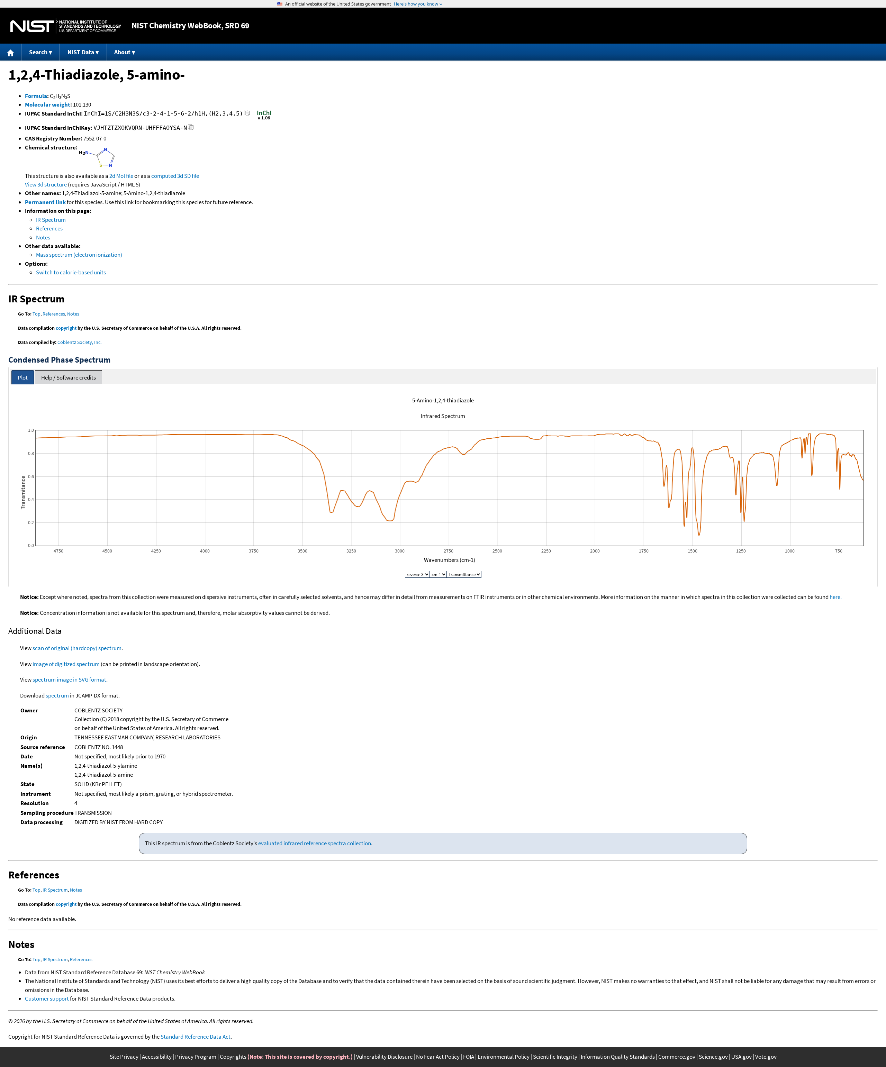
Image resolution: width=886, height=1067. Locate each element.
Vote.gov (766, 1056)
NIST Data (80, 52)
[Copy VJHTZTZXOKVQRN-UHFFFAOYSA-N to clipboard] (191, 129)
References (49, 228)
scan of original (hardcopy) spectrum (77, 648)
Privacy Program (195, 1056)
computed (163, 176)
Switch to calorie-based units (71, 272)
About (122, 52)
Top (36, 314)
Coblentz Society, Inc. (79, 342)
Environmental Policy (504, 1056)
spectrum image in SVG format (69, 679)
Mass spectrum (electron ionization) (79, 254)
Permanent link (45, 202)
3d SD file (188, 176)
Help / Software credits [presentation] (68, 377)
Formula (36, 96)
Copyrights (233, 1056)
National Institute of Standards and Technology (65, 26)
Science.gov (713, 1056)
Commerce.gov (676, 1056)
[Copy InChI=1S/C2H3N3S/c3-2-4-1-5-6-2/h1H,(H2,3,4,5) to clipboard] (247, 114)
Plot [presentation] (23, 377)
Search (38, 52)
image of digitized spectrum (66, 664)
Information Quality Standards (618, 1056)
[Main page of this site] (10, 52)
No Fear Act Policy (438, 1056)
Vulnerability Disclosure (384, 1056)
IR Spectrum (51, 220)
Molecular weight (47, 104)
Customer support (47, 998)
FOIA (468, 1056)
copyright (66, 328)
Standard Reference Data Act (195, 1036)
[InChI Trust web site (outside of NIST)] (264, 119)
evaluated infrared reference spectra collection (314, 843)
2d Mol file (121, 176)
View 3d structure (46, 184)
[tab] (22, 377)
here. (836, 597)
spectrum (57, 695)
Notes (43, 237)
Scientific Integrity (555, 1056)
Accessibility (157, 1056)
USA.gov (741, 1056)
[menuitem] (10, 52)
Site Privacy (124, 1056)
